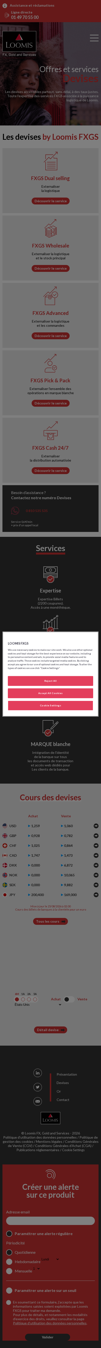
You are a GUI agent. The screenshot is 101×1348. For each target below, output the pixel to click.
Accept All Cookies (50, 693)
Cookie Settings (50, 705)
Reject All (50, 680)
